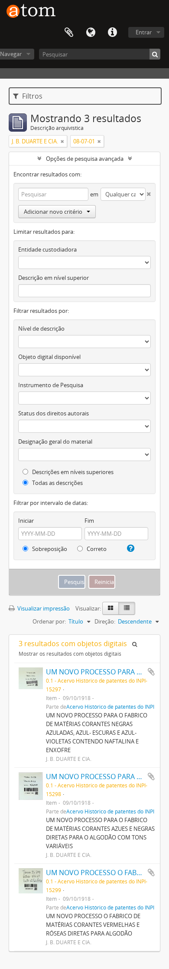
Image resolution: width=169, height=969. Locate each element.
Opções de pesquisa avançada (85, 159)
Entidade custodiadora (47, 249)
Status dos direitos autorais (53, 413)
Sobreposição (49, 549)
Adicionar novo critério (53, 212)
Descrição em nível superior (53, 278)
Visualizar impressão (43, 608)
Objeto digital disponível (49, 357)
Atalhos (112, 32)
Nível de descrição (41, 328)
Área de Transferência (69, 32)
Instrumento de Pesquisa (50, 385)
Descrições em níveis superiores (72, 472)
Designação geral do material (55, 441)
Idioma (90, 32)
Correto (96, 549)
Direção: (104, 621)
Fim (89, 520)
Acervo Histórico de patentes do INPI (110, 706)
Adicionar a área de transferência (151, 671)
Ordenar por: (49, 621)
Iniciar (26, 520)
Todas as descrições (57, 483)
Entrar (144, 32)
